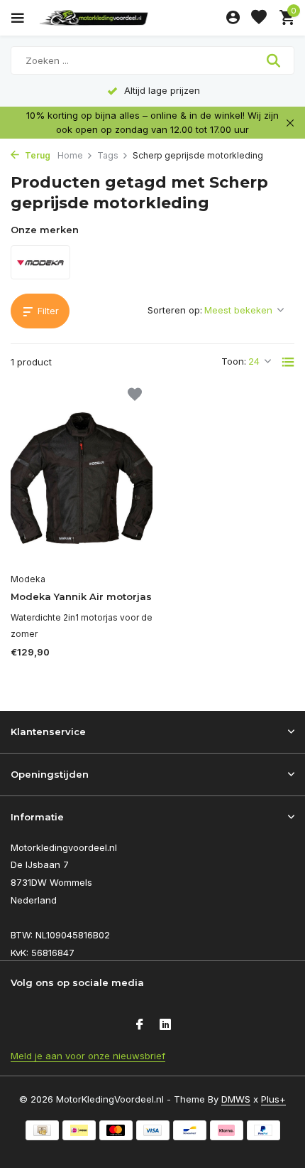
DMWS (235, 1099)
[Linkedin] (165, 1025)
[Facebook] (139, 1025)
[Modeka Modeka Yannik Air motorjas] (81, 478)
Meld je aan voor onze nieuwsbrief (88, 1055)
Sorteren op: (175, 310)
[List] (288, 361)
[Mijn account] (233, 18)
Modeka (28, 579)
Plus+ (273, 1099)
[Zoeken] (275, 60)
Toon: (233, 361)
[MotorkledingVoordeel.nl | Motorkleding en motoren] (127, 17)
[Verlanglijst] (259, 17)
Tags (107, 155)
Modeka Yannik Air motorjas (81, 596)
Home (70, 155)
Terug (36, 155)
